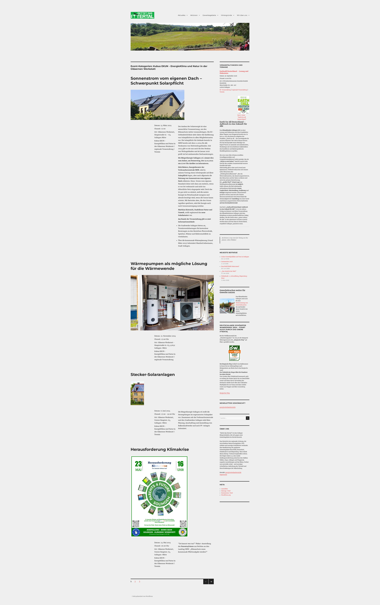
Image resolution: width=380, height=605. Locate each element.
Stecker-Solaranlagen (153, 374)
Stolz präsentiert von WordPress (142, 596)
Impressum (223, 474)
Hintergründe (226, 15)
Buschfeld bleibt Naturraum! (230, 266)
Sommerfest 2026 (227, 261)
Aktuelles (181, 15)
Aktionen (194, 15)
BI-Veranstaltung (225, 90)
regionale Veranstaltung (239, 90)
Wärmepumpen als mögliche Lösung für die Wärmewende (169, 266)
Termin (222, 92)
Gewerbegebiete (209, 15)
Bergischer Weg (225, 393)
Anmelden (224, 489)
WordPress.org (226, 495)
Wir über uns (242, 15)
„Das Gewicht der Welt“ (228, 271)
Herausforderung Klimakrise (160, 449)
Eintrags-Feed (225, 491)
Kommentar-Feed (227, 493)
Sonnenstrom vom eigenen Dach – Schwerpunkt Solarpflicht (166, 81)
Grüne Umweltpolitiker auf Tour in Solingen (235, 257)
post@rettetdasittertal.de (228, 407)
